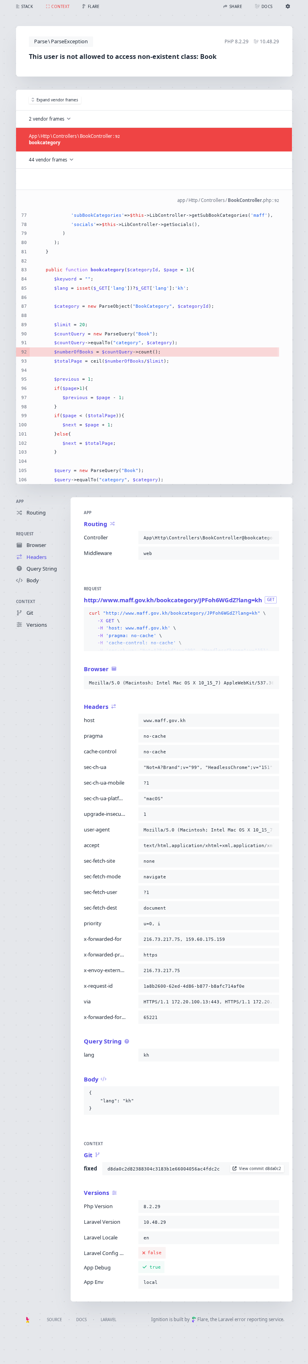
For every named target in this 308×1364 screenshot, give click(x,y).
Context (26, 601)
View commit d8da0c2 (260, 1168)
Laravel (108, 1319)
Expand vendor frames (57, 100)
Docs (81, 1319)
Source (54, 1319)
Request (25, 534)
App (20, 501)
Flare (202, 1319)
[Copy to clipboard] (271, 538)
